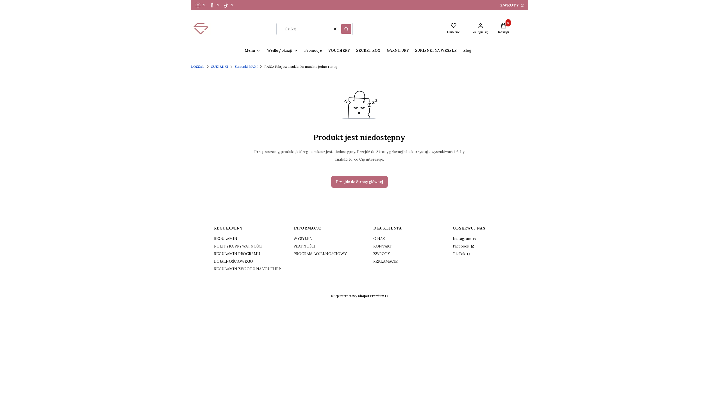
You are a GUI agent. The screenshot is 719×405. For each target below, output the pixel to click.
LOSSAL (197, 66)
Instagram (462, 238)
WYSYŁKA (302, 238)
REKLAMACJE (385, 261)
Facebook (461, 246)
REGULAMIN (225, 238)
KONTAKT (382, 246)
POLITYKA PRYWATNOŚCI (238, 246)
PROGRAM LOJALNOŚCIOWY (320, 253)
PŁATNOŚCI (304, 246)
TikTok (459, 253)
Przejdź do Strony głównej (359, 181)
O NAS (379, 238)
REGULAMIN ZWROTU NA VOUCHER (247, 269)
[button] (346, 29)
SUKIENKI (219, 66)
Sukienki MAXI (246, 66)
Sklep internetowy (357, 296)
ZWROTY (510, 5)
